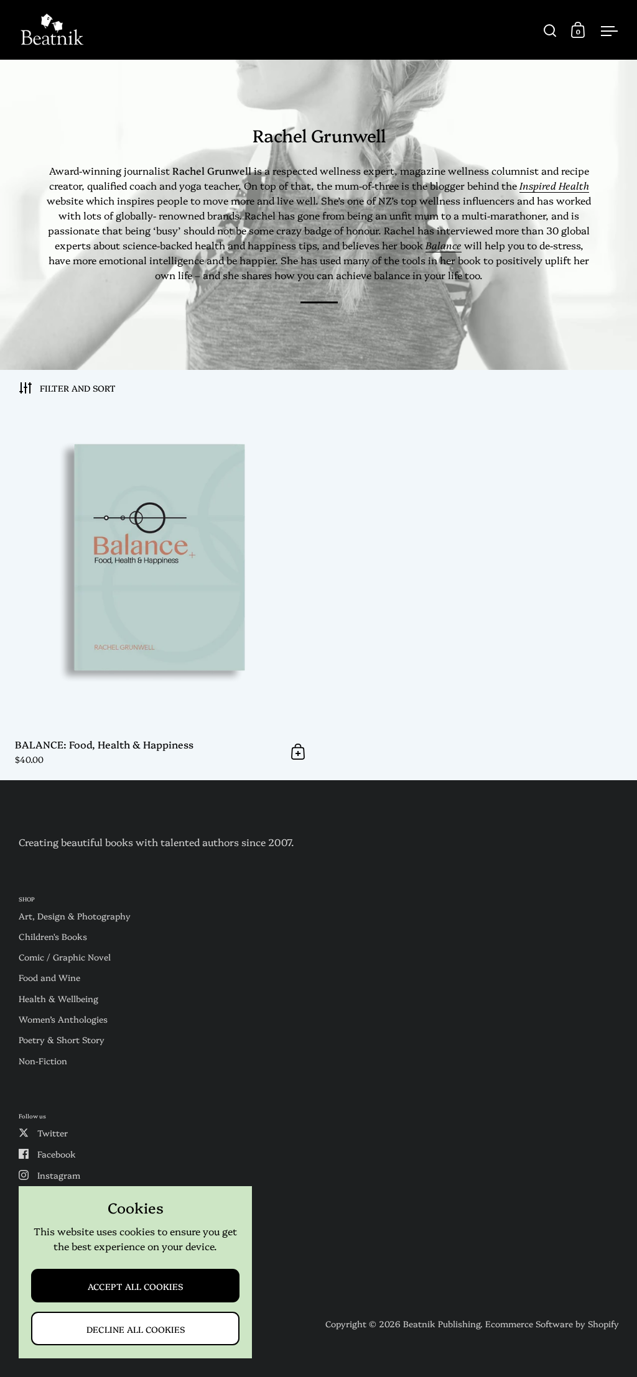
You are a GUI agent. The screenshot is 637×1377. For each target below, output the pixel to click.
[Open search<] (550, 30)
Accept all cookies (135, 1286)
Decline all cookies (135, 1329)
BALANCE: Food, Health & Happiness (159, 592)
